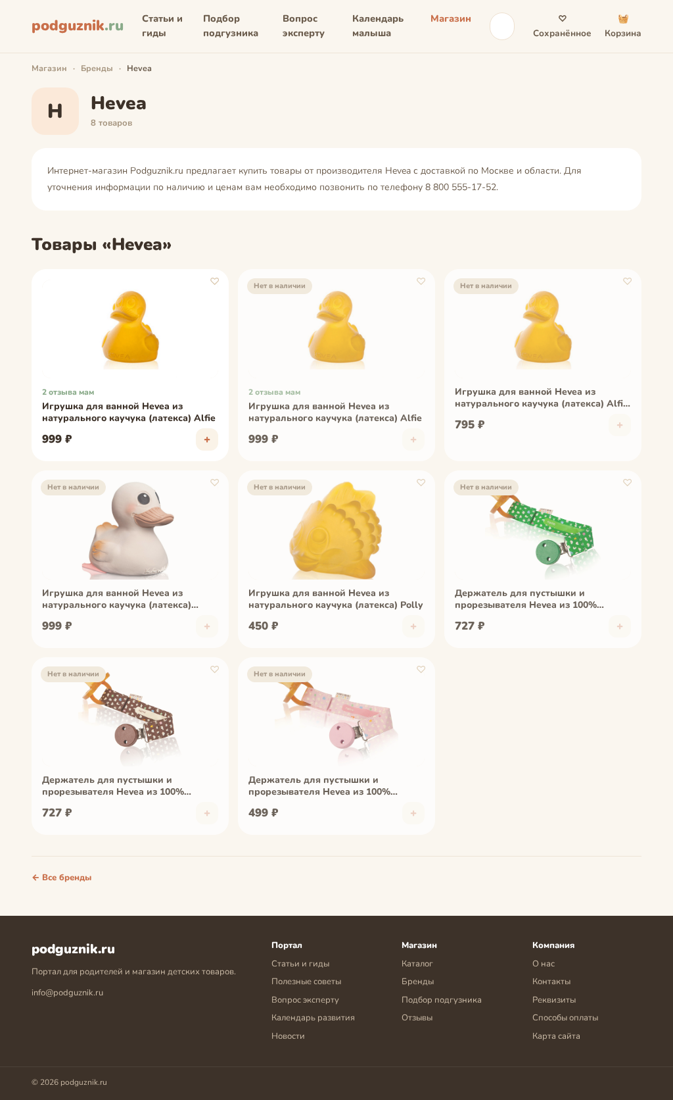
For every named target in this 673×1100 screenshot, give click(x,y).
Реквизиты (554, 1000)
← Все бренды (61, 878)
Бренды (97, 68)
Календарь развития (313, 1018)
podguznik (78, 26)
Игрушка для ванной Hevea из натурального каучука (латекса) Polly (335, 599)
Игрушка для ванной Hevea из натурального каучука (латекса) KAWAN (116, 600)
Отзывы (417, 1018)
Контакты (551, 982)
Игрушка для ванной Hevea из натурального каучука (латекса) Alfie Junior (541, 398)
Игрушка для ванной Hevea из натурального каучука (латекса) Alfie (129, 412)
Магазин (450, 18)
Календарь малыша (378, 25)
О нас (543, 964)
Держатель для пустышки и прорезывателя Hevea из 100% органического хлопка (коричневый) (127, 786)
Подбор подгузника (230, 25)
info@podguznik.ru (67, 993)
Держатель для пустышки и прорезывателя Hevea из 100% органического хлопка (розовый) (324, 786)
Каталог (417, 964)
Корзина (623, 25)
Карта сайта (556, 1036)
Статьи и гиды (162, 25)
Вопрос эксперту (304, 25)
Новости (288, 1036)
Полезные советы (306, 982)
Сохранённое (562, 25)
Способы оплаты (565, 1018)
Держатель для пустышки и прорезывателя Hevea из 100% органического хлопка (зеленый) (531, 600)
